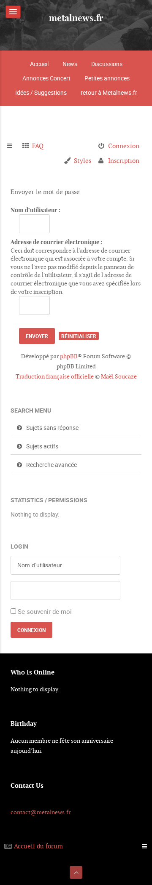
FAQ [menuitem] (37, 146)
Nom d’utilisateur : (35, 210)
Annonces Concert (46, 78)
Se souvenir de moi (45, 611)
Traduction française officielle (55, 376)
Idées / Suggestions (41, 92)
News (69, 64)
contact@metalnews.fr (41, 812)
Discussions (106, 64)
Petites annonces (107, 78)
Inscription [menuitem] (123, 161)
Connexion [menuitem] (123, 146)
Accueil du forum (38, 846)
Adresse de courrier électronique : (56, 242)
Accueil (39, 64)
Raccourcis (13, 146)
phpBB (69, 356)
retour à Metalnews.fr (109, 92)
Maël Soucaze (119, 376)
